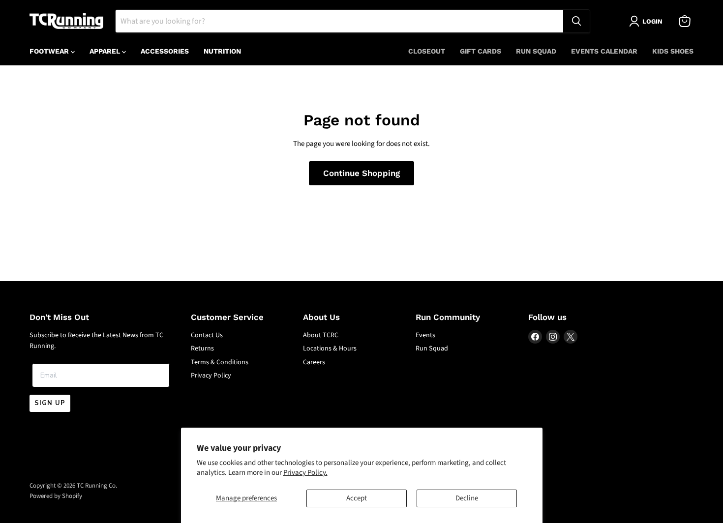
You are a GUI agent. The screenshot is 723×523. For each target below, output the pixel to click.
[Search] (576, 21)
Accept (356, 498)
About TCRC (320, 335)
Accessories (165, 51)
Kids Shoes (672, 51)
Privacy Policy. (305, 472)
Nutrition (222, 51)
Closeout (426, 51)
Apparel (106, 51)
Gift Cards (480, 51)
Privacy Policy (211, 375)
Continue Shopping (361, 173)
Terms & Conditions (219, 362)
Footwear (50, 51)
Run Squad (536, 51)
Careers (314, 362)
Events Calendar (604, 51)
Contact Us (207, 335)
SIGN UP (49, 403)
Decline (466, 498)
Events (425, 335)
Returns (202, 348)
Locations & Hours (330, 348)
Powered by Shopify (56, 496)
